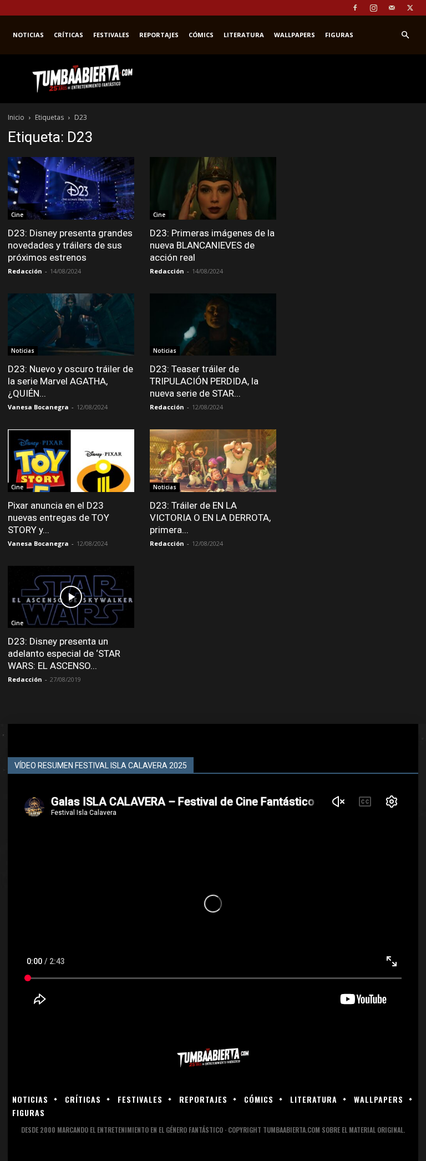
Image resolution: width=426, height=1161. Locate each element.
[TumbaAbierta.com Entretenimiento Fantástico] (213, 1058)
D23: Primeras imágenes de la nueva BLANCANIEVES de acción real (212, 245)
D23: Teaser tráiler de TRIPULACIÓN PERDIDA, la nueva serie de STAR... (204, 381)
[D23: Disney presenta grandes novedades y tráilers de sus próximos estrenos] (71, 188)
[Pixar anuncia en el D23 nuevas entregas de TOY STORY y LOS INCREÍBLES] (71, 460)
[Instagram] (373, 8)
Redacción (25, 271)
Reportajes (159, 35)
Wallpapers (294, 35)
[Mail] (391, 8)
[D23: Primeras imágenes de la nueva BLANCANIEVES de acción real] (213, 188)
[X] (410, 8)
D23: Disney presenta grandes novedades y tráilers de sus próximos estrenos (70, 245)
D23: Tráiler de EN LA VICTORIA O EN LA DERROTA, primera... (210, 517)
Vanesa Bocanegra (38, 407)
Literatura (244, 35)
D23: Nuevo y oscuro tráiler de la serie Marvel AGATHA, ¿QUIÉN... (70, 381)
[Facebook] (355, 8)
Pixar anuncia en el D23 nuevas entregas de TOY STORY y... (58, 517)
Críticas (68, 35)
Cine (17, 215)
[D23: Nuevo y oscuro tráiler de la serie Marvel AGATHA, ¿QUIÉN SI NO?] (71, 324)
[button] (405, 35)
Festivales (111, 35)
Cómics (201, 35)
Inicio (16, 117)
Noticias (28, 35)
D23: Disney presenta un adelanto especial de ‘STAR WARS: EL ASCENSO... (64, 653)
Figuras (339, 35)
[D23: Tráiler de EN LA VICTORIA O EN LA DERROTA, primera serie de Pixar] (213, 460)
